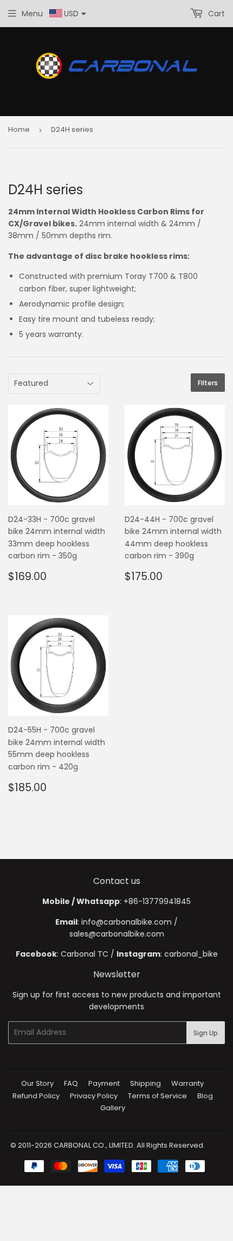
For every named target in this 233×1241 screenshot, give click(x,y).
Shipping (145, 1083)
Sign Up (205, 1033)
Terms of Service (157, 1096)
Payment (104, 1083)
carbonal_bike (191, 954)
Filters (208, 382)
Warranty (187, 1083)
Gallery (112, 1108)
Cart (215, 13)
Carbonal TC (84, 954)
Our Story (37, 1083)
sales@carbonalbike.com (116, 933)
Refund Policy (36, 1096)
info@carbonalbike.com (126, 922)
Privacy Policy (94, 1096)
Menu (32, 13)
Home (19, 129)
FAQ (71, 1083)
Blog (205, 1096)
